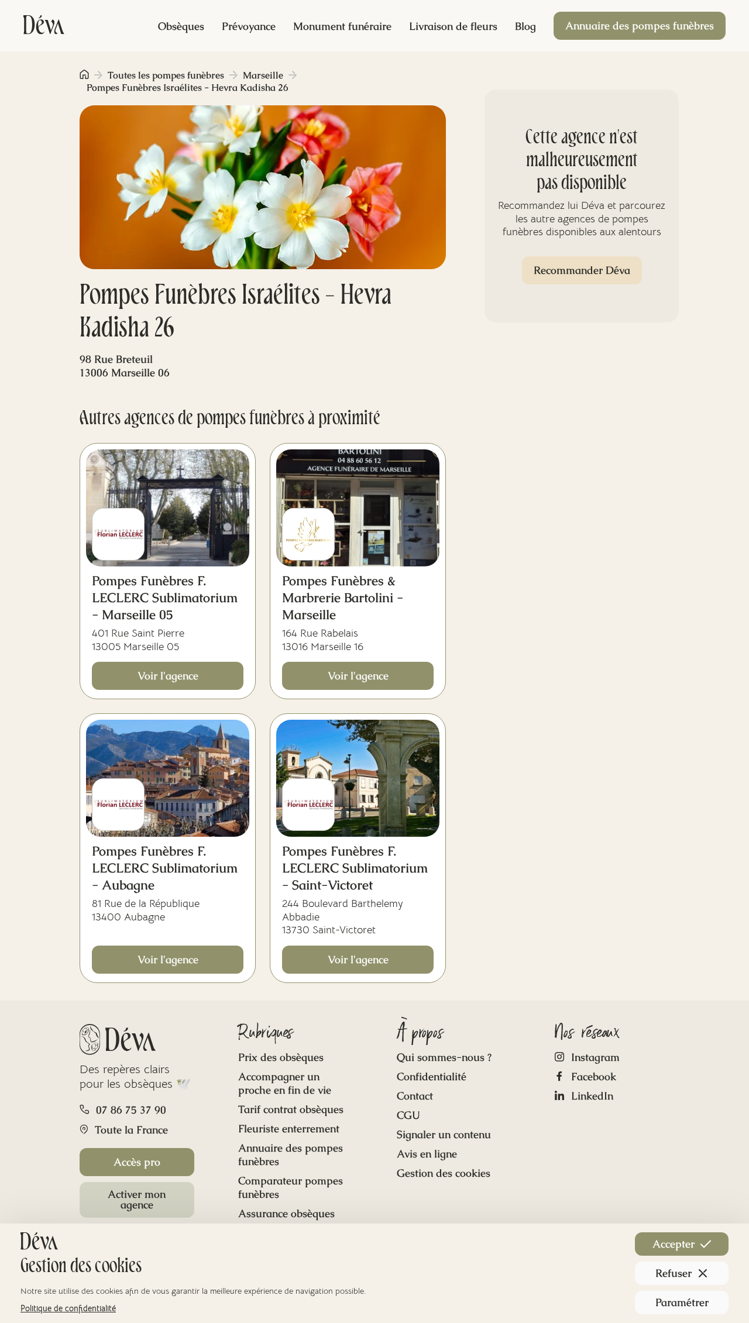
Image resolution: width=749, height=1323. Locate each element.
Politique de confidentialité (68, 1308)
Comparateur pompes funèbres (290, 1187)
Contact (415, 1095)
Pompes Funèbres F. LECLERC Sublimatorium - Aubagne (165, 868)
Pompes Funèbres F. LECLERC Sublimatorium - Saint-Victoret (355, 868)
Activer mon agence (137, 1199)
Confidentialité (431, 1076)
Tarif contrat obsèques (290, 1109)
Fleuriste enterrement (288, 1128)
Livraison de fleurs (453, 26)
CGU (408, 1115)
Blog (525, 26)
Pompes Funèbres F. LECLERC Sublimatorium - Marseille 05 (165, 597)
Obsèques (181, 26)
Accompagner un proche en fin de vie (284, 1083)
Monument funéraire (342, 26)
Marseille (263, 75)
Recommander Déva (582, 270)
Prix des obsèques (281, 1057)
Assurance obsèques (286, 1213)
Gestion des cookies (443, 1173)
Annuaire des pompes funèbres (639, 25)
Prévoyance (249, 26)
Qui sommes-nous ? (444, 1057)
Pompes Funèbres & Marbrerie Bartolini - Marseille (342, 597)
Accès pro (137, 1162)
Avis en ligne (427, 1153)
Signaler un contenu (444, 1134)
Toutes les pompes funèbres (166, 75)
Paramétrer (682, 1302)
